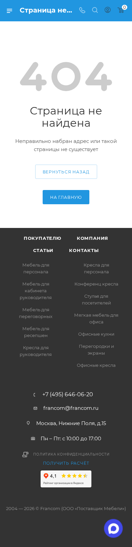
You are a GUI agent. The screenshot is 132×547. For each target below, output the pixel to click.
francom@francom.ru (70, 408)
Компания (92, 238)
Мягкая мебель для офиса (96, 318)
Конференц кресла (96, 284)
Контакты (83, 250)
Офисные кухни (96, 334)
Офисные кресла (96, 365)
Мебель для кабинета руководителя (36, 290)
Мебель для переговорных (35, 313)
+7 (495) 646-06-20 (67, 394)
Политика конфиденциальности (71, 454)
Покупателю (42, 238)
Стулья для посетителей (96, 299)
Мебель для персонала (35, 268)
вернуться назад (66, 171)
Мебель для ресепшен (35, 332)
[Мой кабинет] (108, 10)
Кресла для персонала (96, 268)
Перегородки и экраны (96, 349)
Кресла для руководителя (36, 351)
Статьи (43, 250)
